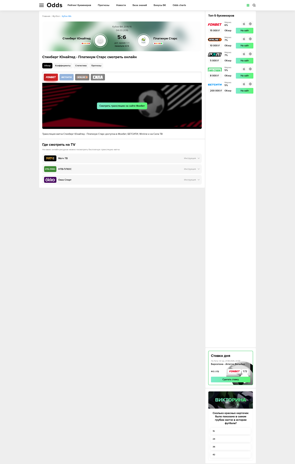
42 (214, 454)
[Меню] (41, 5)
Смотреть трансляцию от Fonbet (51, 77)
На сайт (245, 30)
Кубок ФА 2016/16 (122, 26)
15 (214, 431)
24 (214, 439)
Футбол (56, 16)
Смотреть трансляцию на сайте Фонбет (122, 105)
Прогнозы (103, 5)
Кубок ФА (66, 16)
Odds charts (179, 5)
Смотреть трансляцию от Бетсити (66, 77)
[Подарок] (248, 5)
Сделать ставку (230, 379)
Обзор (47, 65)
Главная (46, 16)
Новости (121, 5)
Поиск (254, 5)
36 (214, 446)
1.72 (245, 371)
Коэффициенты (63, 65)
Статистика (81, 65)
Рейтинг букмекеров (79, 5)
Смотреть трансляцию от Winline (82, 77)
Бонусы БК (160, 5)
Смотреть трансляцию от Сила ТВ (98, 77)
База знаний (140, 5)
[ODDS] (54, 5)
